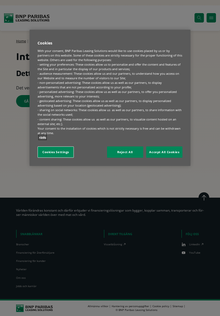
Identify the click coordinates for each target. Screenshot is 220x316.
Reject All (125, 152)
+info (42, 138)
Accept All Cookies (164, 152)
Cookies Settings (55, 152)
